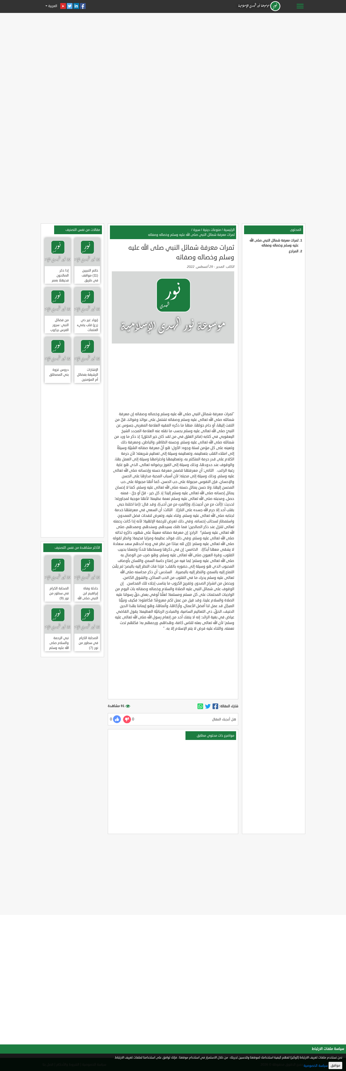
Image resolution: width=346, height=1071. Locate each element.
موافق (335, 1065)
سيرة (196, 230)
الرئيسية (229, 230)
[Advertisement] (173, 47)
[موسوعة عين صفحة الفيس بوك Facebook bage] (83, 6)
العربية (52, 6)
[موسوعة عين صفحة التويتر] (69, 6)
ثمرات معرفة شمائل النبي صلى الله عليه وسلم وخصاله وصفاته (191, 235)
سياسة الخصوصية (316, 1065)
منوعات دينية (212, 230)
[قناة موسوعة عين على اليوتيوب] (63, 6)
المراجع (293, 251)
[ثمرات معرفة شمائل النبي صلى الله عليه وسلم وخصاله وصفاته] (215, 706)
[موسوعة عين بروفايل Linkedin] (76, 6)
